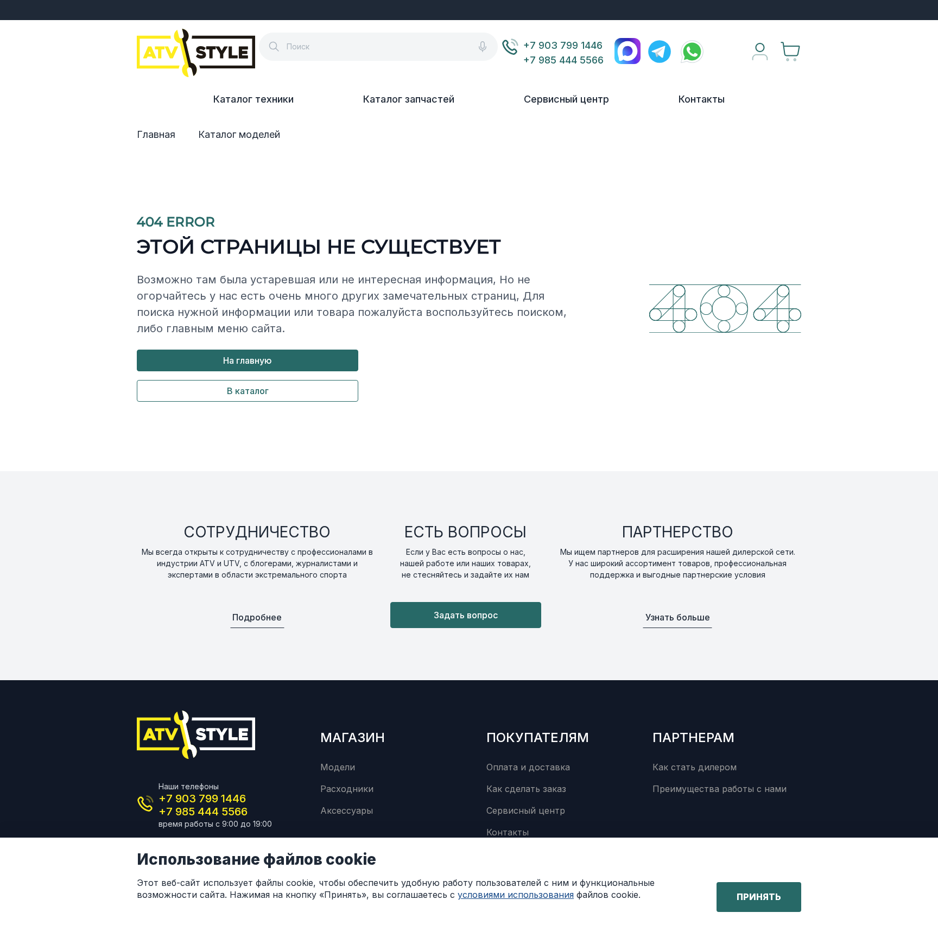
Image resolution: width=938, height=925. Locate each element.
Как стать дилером (694, 767)
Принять (759, 896)
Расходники (346, 788)
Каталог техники (253, 99)
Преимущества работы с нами (719, 788)
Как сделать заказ (526, 788)
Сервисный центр (566, 99)
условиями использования (516, 894)
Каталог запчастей (408, 99)
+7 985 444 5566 (563, 60)
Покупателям (537, 737)
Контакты (702, 99)
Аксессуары (346, 810)
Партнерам (693, 737)
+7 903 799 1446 (563, 45)
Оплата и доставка (528, 767)
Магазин (352, 737)
